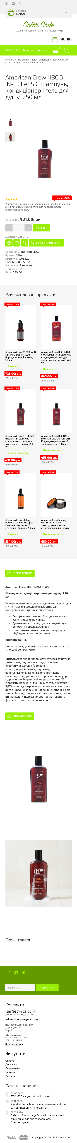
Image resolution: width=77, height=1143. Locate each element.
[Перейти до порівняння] (24, 243)
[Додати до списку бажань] (16, 243)
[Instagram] (16, 973)
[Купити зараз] (9, 243)
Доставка (11, 1064)
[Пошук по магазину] (66, 50)
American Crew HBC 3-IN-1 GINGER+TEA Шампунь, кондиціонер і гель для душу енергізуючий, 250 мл (19, 441)
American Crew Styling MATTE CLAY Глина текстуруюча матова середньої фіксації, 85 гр (55, 524)
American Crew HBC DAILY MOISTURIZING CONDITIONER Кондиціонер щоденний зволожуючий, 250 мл (56, 440)
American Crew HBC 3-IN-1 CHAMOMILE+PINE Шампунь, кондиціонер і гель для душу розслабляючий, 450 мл (56, 357)
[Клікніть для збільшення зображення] (38, 773)
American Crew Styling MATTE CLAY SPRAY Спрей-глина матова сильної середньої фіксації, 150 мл (20, 524)
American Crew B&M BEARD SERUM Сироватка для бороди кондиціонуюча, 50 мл (20, 356)
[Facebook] (9, 973)
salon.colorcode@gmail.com (21, 1019)
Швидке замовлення (48, 242)
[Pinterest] (23, 973)
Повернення (12, 1068)
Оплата (9, 1060)
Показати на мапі (14, 1044)
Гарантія (10, 1072)
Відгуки (10, 1075)
